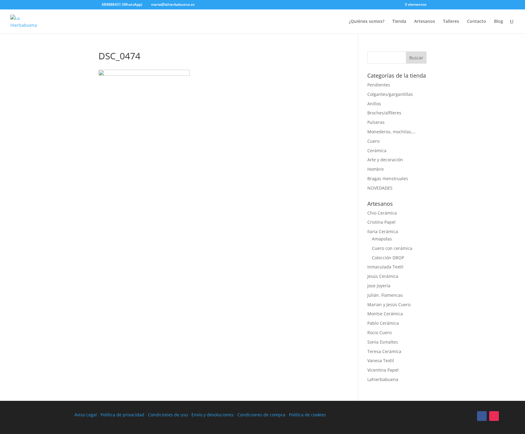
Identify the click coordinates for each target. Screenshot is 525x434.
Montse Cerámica (385, 314)
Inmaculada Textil (385, 267)
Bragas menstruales (387, 178)
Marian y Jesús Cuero (388, 304)
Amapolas (382, 239)
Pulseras (376, 122)
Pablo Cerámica (383, 323)
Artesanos (424, 21)
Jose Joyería (378, 286)
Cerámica (376, 150)
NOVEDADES (380, 188)
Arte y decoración (385, 160)
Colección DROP (388, 258)
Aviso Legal (85, 415)
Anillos (374, 104)
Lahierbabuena (382, 379)
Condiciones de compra (261, 415)
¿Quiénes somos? (366, 21)
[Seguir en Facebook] (482, 416)
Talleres (451, 21)
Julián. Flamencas (385, 295)
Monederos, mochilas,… (391, 132)
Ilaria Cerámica (382, 231)
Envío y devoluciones (212, 415)
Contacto (476, 21)
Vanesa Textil (380, 360)
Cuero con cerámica (392, 248)
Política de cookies (307, 415)
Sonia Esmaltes (382, 342)
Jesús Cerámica (382, 276)
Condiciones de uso (168, 415)
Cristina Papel (381, 222)
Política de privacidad (122, 415)
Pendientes (378, 85)
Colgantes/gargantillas (390, 94)
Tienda (399, 21)
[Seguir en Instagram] (494, 416)
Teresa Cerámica (384, 351)
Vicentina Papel (383, 370)
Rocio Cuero (379, 332)
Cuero (373, 141)
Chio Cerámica (382, 213)
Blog (498, 21)
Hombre (375, 169)
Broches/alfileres (384, 113)
